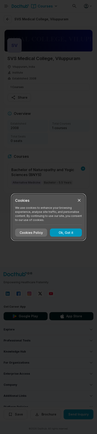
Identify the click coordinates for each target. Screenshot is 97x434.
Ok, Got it (66, 232)
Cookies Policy (31, 232)
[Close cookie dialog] (79, 200)
